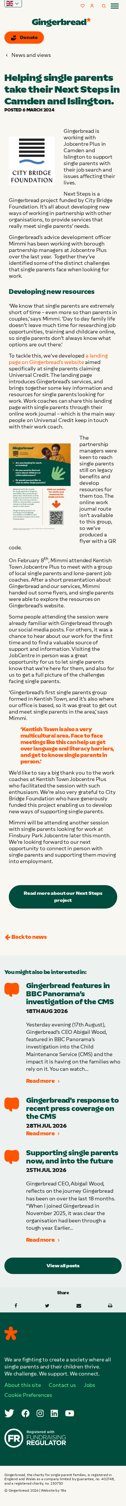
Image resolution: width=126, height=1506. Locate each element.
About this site (22, 1385)
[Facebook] (25, 1413)
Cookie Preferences (28, 1395)
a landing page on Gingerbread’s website (58, 359)
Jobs (89, 1385)
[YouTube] (69, 1413)
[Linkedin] (54, 1413)
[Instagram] (40, 1413)
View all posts (63, 1265)
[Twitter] (9, 1413)
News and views (31, 55)
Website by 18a (53, 1490)
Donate (29, 37)
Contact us (62, 1385)
